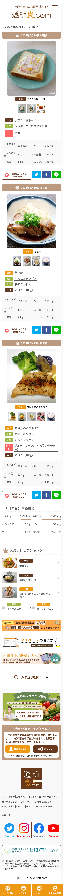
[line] (56, 174)
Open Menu (55, 8)
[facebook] (46, 174)
